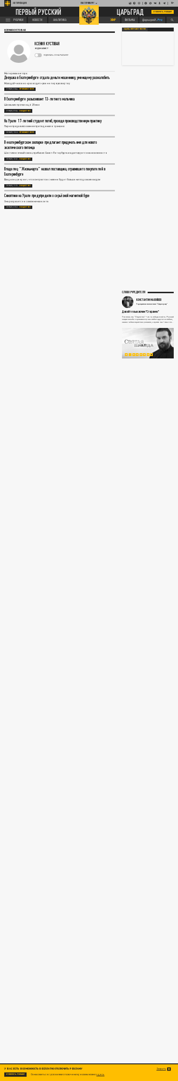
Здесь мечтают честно (135, 29)
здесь (100, 1074)
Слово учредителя (133, 292)
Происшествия (26, 89)
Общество (24, 111)
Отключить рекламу (162, 11)
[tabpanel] (148, 343)
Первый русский (38, 12)
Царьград (130, 12)
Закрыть (161, 1069)
